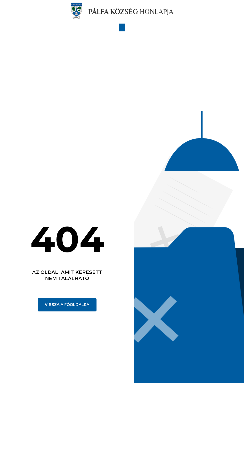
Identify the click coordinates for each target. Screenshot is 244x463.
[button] (122, 27)
